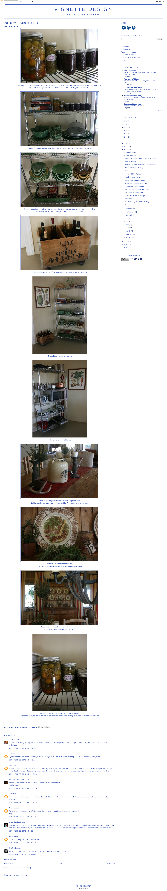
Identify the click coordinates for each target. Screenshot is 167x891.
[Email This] (42, 727)
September (130, 212)
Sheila (11, 794)
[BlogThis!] (44, 727)
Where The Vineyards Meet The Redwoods (140, 165)
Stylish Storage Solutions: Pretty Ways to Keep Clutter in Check (140, 73)
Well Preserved (130, 162)
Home (60, 863)
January (129, 237)
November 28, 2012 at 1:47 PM (22, 817)
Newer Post (8, 863)
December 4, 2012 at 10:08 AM (22, 854)
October (129, 209)
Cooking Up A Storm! (132, 177)
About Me (125, 47)
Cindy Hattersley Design (133, 87)
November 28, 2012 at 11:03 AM (23, 802)
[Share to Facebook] (47, 727)
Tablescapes (126, 49)
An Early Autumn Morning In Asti (137, 189)
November (130, 156)
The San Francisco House (130, 57)
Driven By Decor (130, 71)
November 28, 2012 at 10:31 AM (23, 788)
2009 (126, 248)
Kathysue (12, 739)
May (127, 225)
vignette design (83, 9)
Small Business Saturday (134, 168)
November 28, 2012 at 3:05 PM (22, 831)
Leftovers (128, 171)
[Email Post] (39, 727)
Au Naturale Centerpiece (134, 192)
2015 (126, 140)
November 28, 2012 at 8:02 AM (22, 748)
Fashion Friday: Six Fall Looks (134, 106)
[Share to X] (46, 727)
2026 (126, 121)
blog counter (83, 888)
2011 (126, 241)
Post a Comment (10, 860)
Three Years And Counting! (135, 186)
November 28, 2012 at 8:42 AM (22, 760)
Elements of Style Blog (132, 104)
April (127, 228)
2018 (126, 131)
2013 (126, 146)
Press (123, 60)
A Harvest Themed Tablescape (136, 183)
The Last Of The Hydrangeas (135, 196)
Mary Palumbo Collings (17, 779)
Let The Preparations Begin (135, 180)
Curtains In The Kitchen (133, 205)
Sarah (11, 765)
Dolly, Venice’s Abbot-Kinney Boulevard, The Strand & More (139, 98)
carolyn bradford (15, 822)
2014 (126, 143)
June (127, 221)
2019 (126, 127)
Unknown (12, 808)
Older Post (111, 863)
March (128, 231)
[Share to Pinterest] (49, 727)
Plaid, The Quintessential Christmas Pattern (141, 158)
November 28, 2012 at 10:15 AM (23, 774)
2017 (126, 134)
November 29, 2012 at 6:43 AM (22, 843)
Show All (160, 110)
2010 (126, 244)
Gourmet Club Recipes (133, 174)
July (127, 218)
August (128, 215)
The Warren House (128, 55)
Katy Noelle (13, 848)
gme (10, 753)
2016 (126, 137)
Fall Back (128, 199)
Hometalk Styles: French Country (137, 202)
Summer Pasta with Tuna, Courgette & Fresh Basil (139, 82)
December (129, 152)
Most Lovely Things (131, 79)
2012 (126, 150)
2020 (126, 124)
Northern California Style (133, 96)
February (129, 234)
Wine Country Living (128, 52)
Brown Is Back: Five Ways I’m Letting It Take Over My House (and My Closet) (141, 90)
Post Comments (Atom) (22, 868)
